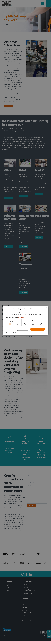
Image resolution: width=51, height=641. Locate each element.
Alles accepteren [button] (37, 329)
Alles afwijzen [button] (23, 329)
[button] (12, 332)
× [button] (46, 307)
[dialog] (25, 320)
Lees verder (21, 317)
